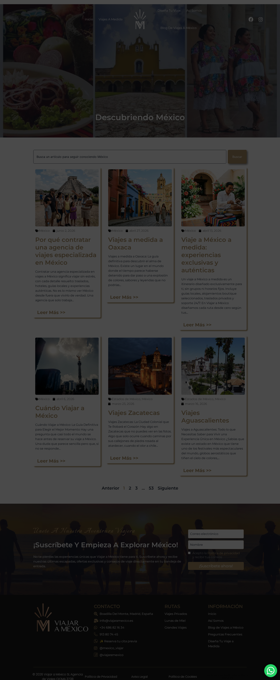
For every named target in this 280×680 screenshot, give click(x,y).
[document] (140, 340)
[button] (200, 284)
